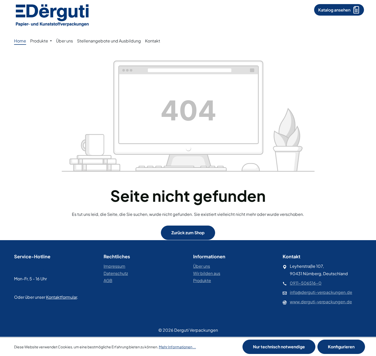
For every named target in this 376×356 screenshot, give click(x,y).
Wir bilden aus (206, 273)
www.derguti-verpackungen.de (321, 301)
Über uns (201, 266)
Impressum (114, 266)
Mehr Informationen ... (177, 346)
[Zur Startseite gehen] (52, 15)
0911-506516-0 (306, 283)
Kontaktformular (61, 297)
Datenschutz (116, 273)
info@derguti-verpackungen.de (321, 292)
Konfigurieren (341, 346)
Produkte (202, 280)
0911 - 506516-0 (32, 270)
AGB (108, 280)
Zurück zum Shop (188, 232)
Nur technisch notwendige (279, 346)
